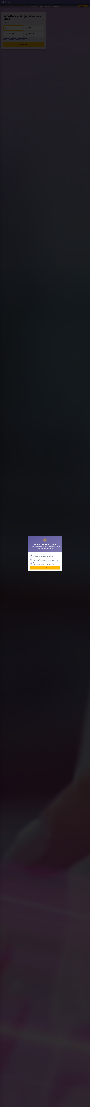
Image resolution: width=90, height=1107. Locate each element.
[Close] (60, 537)
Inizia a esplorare (45, 567)
